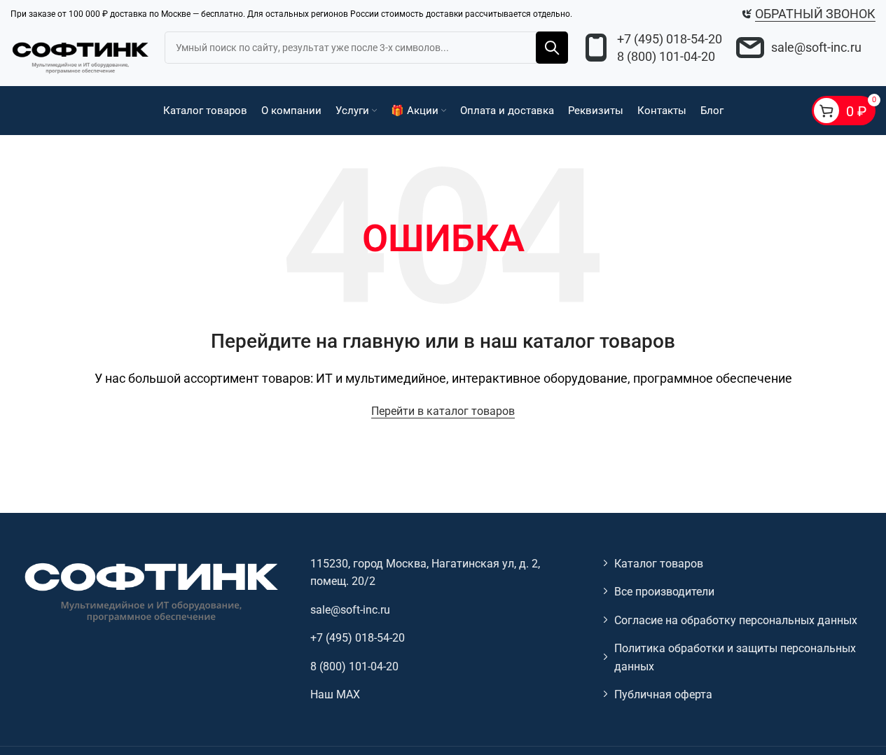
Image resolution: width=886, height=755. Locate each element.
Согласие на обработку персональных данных (735, 620)
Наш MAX (335, 694)
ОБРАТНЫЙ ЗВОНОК (815, 13)
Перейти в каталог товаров (443, 411)
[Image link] (150, 591)
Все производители (664, 591)
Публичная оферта (663, 694)
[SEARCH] (552, 47)
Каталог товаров (658, 563)
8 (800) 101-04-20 (666, 56)
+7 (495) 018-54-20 (669, 38)
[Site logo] (81, 55)
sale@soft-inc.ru (816, 47)
